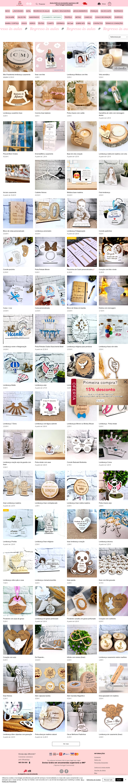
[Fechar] (125, 779)
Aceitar (119, 780)
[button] (125, 381)
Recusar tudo (108, 780)
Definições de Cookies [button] (94, 780)
